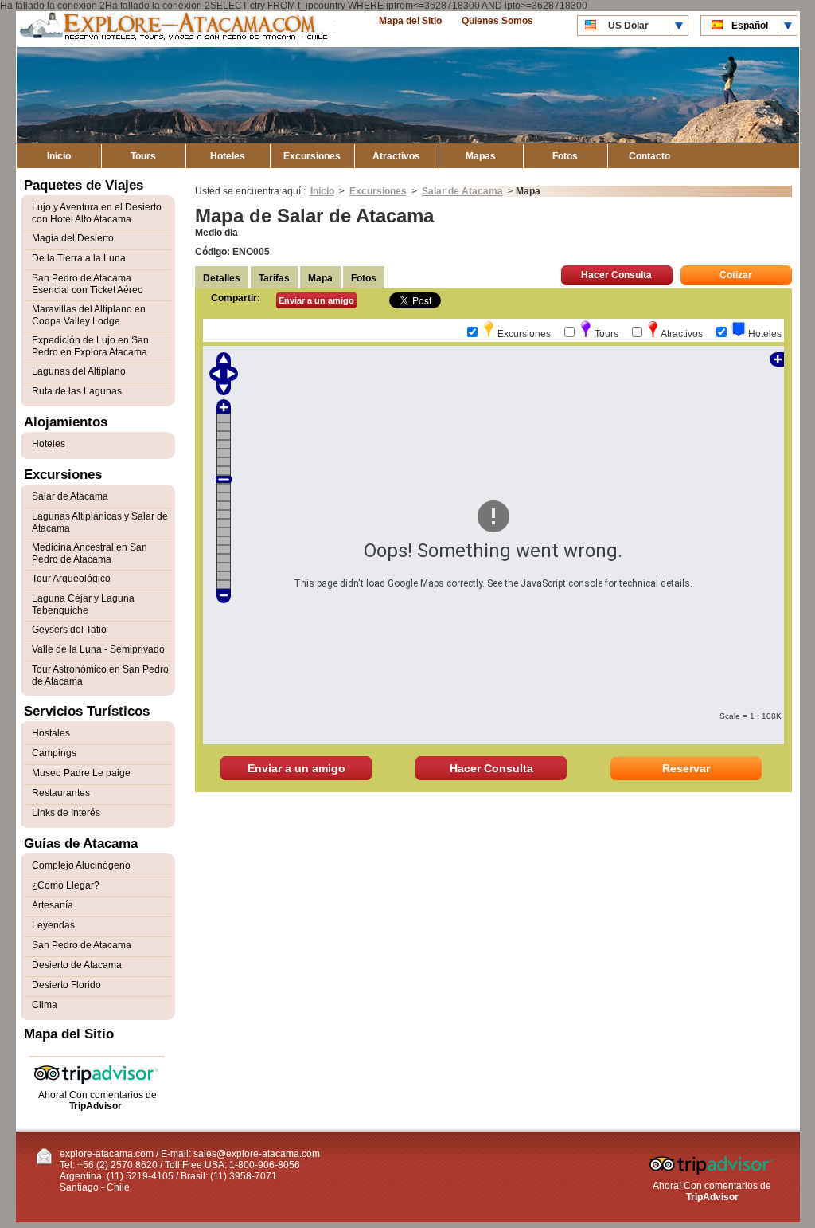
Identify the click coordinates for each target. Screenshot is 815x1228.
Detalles (221, 278)
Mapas (481, 156)
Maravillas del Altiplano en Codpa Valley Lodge (89, 315)
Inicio (59, 156)
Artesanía (52, 905)
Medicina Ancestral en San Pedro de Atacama (89, 553)
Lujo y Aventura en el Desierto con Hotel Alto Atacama (97, 213)
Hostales (51, 733)
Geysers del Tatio (69, 629)
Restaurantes (61, 792)
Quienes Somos (497, 20)
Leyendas (53, 925)
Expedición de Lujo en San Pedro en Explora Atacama (90, 346)
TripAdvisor (95, 1106)
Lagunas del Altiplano (79, 371)
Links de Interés (66, 812)
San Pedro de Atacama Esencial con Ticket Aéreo (87, 284)
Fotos (565, 156)
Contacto (649, 156)
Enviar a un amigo (316, 300)
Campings (54, 753)
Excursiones (312, 156)
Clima (44, 1004)
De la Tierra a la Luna (79, 258)
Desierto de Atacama (77, 965)
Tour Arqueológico (71, 578)
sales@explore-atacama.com (256, 1153)
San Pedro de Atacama (81, 945)
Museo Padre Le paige (81, 773)
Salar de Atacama (462, 191)
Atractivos (396, 156)
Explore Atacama (175, 29)
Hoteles (227, 156)
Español (749, 25)
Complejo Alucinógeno (81, 865)
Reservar (686, 768)
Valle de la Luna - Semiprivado (98, 649)
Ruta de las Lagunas (77, 391)
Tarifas (274, 278)
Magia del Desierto (73, 238)
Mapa (320, 278)
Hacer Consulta (616, 275)
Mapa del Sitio (410, 20)
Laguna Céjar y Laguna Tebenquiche (83, 604)
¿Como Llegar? (65, 885)
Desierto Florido (66, 985)
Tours (143, 156)
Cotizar (735, 275)
